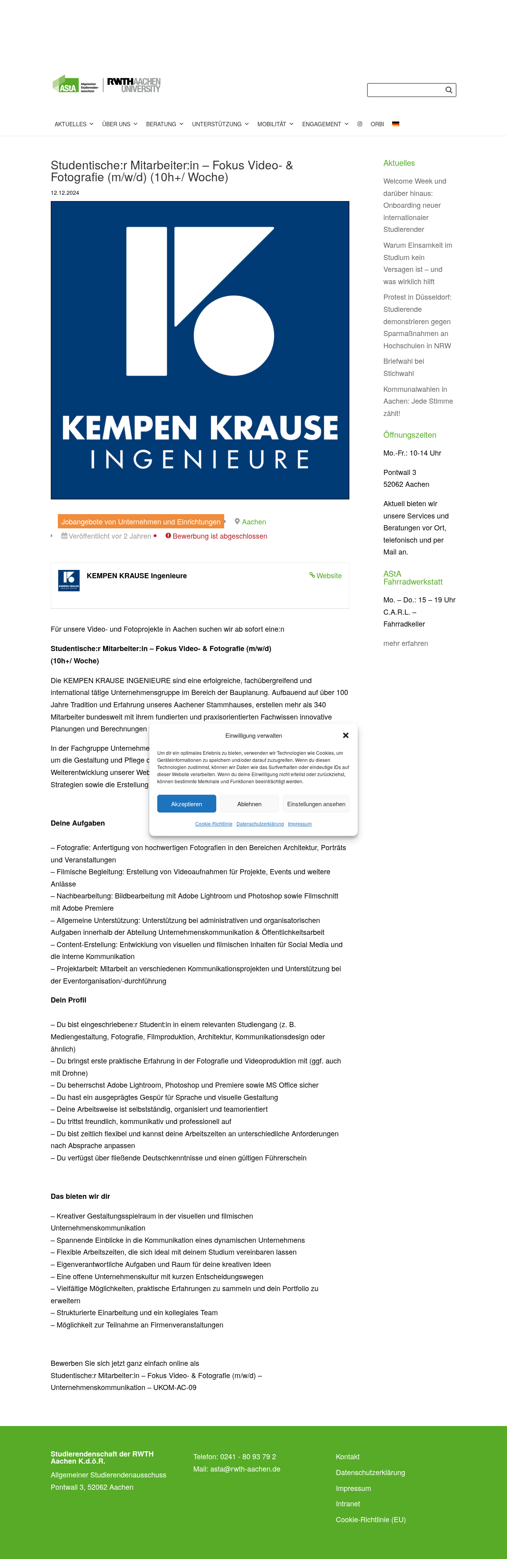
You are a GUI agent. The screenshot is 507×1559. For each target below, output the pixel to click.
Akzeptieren (186, 803)
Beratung (161, 124)
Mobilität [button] (271, 124)
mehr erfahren (405, 643)
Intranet (348, 1503)
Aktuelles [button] (70, 124)
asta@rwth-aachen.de (245, 1468)
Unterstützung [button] (217, 124)
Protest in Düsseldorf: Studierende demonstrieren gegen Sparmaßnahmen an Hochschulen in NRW (417, 320)
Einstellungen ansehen (316, 803)
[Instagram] (360, 124)
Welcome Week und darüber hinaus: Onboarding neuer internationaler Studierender (414, 204)
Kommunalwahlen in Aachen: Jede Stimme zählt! (418, 401)
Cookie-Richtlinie (214, 823)
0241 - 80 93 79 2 (248, 1456)
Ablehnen (249, 803)
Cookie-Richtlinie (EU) (371, 1519)
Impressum (300, 823)
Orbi (377, 124)
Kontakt (348, 1456)
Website (329, 575)
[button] (346, 735)
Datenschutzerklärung (260, 823)
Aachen (254, 521)
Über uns (116, 124)
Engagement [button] (321, 124)
